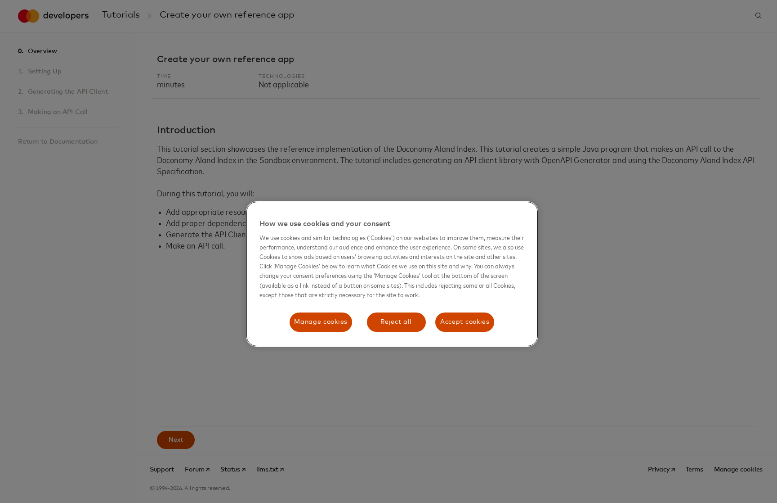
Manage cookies (321, 322)
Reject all (396, 322)
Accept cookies (465, 322)
